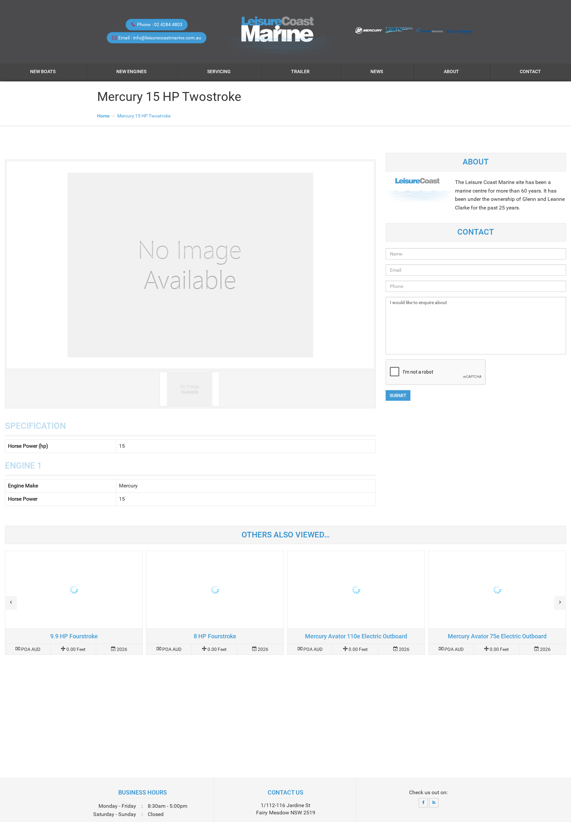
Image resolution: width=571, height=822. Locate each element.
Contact (530, 71)
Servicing (219, 71)
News (376, 71)
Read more (73, 603)
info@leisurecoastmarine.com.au (167, 37)
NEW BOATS (43, 71)
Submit (398, 395)
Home (103, 115)
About (451, 71)
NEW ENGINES (131, 71)
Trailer (300, 71)
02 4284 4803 (168, 24)
